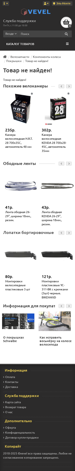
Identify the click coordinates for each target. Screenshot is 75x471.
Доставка (11, 387)
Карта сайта (13, 402)
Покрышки (13, 61)
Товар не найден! (36, 61)
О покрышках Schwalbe (13, 339)
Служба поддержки (19, 21)
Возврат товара (15, 407)
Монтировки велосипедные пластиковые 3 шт (17, 285)
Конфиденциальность (20, 432)
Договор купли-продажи (22, 437)
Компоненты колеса (47, 56)
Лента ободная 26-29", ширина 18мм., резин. (18, 216)
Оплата (10, 377)
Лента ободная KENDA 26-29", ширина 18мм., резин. (52, 218)
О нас (9, 412)
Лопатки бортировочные (28, 232)
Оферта (10, 427)
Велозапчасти (19, 56)
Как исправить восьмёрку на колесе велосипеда (56, 341)
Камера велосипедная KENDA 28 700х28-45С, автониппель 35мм (54, 143)
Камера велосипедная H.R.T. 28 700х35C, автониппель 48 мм (18, 141)
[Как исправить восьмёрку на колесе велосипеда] (55, 321)
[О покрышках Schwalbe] (18, 321)
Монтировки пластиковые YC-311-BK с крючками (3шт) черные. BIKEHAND (55, 289)
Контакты (11, 382)
